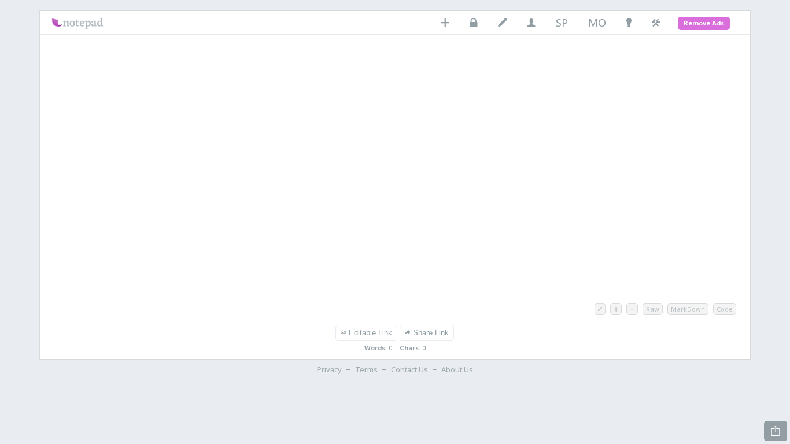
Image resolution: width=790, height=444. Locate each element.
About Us (457, 369)
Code (725, 309)
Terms (366, 369)
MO (597, 23)
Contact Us (409, 369)
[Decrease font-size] (632, 309)
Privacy (329, 369)
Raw (652, 309)
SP (562, 23)
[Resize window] (600, 309)
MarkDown (688, 309)
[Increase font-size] (616, 309)
